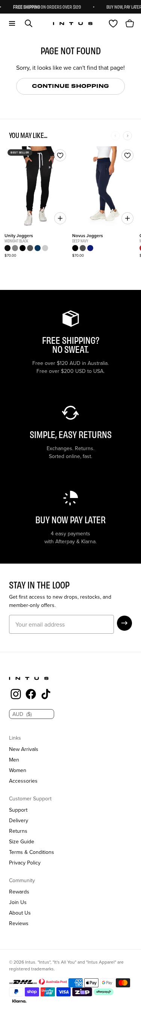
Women (17, 770)
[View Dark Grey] (83, 248)
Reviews (19, 923)
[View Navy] (38, 248)
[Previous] (115, 135)
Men (14, 759)
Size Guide (21, 841)
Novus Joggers (87, 235)
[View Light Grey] (45, 248)
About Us (20, 912)
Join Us (18, 902)
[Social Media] (16, 695)
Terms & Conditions (31, 852)
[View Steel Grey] (15, 248)
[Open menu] (12, 23)
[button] (124, 623)
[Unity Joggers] (37, 186)
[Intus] (72, 23)
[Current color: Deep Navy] (90, 248)
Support (18, 810)
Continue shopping (70, 85)
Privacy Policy (25, 862)
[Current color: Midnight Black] (23, 248)
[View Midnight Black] (75, 248)
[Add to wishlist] (60, 155)
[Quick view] (60, 218)
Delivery (18, 820)
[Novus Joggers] (104, 186)
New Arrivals (23, 749)
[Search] (28, 23)
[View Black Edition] (8, 248)
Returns (18, 831)
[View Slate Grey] (30, 248)
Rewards (19, 891)
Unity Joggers (19, 235)
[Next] (127, 135)
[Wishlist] (113, 23)
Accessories (23, 781)
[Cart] (129, 23)
